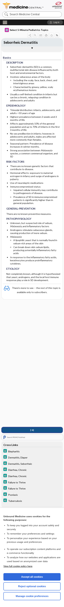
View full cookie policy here (17, 566)
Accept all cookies (32, 576)
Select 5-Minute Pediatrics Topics (29, 29)
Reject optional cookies (32, 586)
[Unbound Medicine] (57, 5)
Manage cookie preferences (32, 596)
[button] (55, 22)
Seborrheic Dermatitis (21, 42)
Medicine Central (23, 6)
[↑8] (32, 430)
